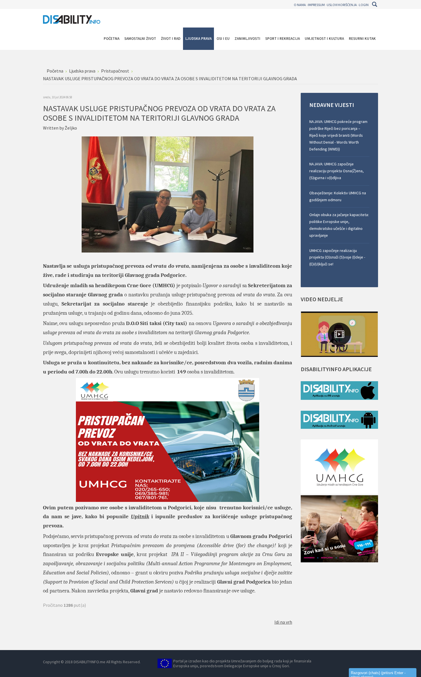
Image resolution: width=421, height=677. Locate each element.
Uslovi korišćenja (342, 5)
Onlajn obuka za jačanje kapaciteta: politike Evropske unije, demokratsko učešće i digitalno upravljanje (339, 225)
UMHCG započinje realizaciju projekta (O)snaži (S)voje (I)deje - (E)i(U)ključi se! (337, 257)
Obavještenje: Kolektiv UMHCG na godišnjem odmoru (337, 196)
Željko (71, 128)
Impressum (316, 5)
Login (364, 5)
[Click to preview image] (167, 194)
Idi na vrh (283, 622)
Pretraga (374, 4)
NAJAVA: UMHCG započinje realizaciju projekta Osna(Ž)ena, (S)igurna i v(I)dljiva (336, 170)
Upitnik (140, 516)
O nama (300, 5)
